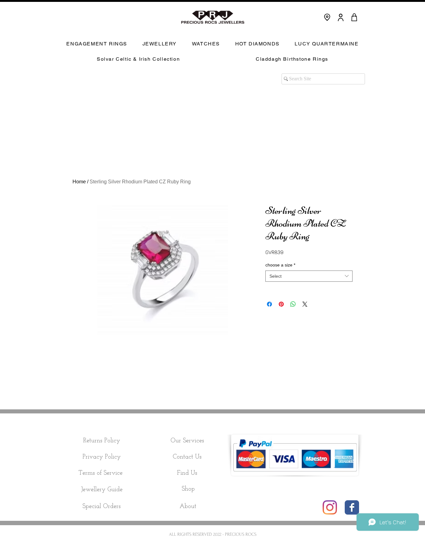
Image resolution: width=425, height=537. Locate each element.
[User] (340, 17)
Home (79, 181)
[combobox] (309, 276)
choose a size (280, 264)
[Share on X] (305, 304)
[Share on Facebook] (269, 304)
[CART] (354, 17)
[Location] (327, 17)
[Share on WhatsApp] (293, 304)
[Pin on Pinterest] (281, 304)
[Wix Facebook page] (352, 507)
